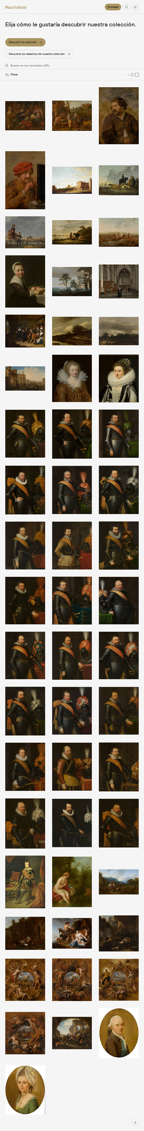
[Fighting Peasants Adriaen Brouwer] (72, 115)
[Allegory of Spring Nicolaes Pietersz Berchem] (119, 979)
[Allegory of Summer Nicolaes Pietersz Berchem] (25, 979)
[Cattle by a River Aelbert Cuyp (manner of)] (72, 232)
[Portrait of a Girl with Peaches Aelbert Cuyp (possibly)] (25, 281)
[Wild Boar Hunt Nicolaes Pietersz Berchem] (119, 882)
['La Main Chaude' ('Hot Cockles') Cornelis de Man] (25, 331)
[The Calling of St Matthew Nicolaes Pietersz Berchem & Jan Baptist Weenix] (72, 1033)
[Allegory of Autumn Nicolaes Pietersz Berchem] (72, 979)
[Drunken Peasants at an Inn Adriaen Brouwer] (25, 115)
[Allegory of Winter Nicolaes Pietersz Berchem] (25, 1033)
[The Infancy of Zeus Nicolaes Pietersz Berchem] (72, 933)
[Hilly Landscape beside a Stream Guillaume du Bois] (72, 331)
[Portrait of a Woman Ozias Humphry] (25, 1090)
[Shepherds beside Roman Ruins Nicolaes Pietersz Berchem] (25, 933)
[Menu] (135, 7)
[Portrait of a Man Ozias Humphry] (119, 1033)
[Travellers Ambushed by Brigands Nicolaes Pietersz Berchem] (119, 933)
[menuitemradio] (128, 74)
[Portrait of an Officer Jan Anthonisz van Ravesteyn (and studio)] (72, 434)
